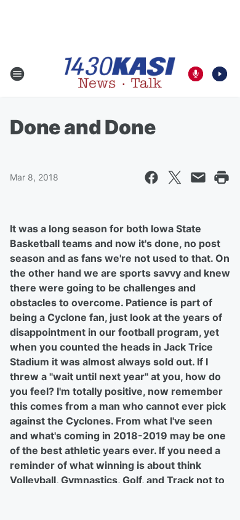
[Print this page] (221, 177)
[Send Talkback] (195, 74)
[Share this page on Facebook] (151, 177)
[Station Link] (120, 74)
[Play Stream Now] (219, 74)
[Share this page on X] (174, 177)
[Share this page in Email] (198, 177)
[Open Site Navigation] (17, 74)
